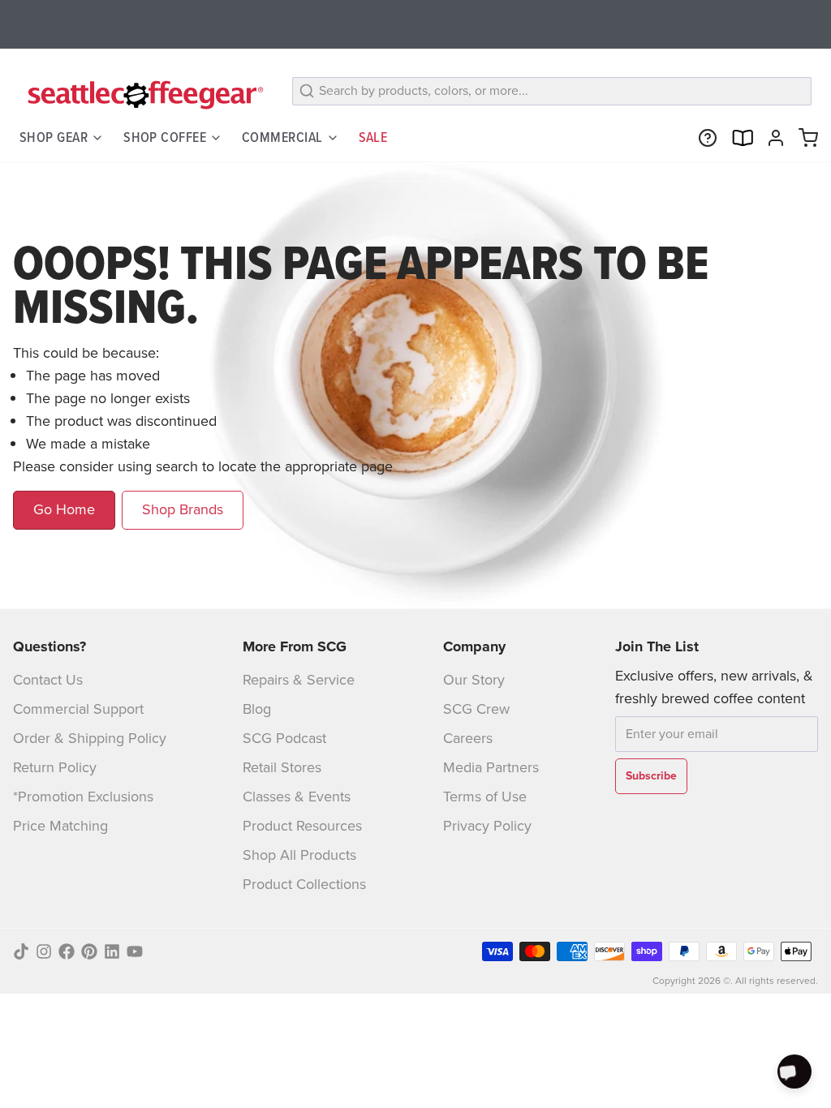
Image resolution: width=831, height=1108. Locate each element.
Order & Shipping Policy (89, 738)
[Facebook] (66, 951)
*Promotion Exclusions (83, 796)
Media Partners (491, 767)
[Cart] (805, 138)
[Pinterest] (89, 951)
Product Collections (304, 884)
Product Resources (302, 825)
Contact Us (48, 679)
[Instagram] (44, 951)
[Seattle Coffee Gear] (143, 94)
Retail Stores (282, 767)
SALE (373, 137)
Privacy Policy (487, 825)
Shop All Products (299, 854)
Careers (468, 738)
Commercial (282, 137)
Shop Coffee (164, 137)
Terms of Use (485, 796)
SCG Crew (476, 708)
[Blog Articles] (738, 138)
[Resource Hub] (704, 138)
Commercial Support (78, 708)
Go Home (64, 509)
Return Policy (55, 767)
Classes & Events (297, 796)
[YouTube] (135, 951)
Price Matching (60, 825)
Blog (257, 708)
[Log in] (773, 138)
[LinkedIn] (112, 951)
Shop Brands (182, 509)
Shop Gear (53, 137)
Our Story (474, 679)
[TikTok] (21, 951)
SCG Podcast (284, 738)
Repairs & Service (299, 679)
